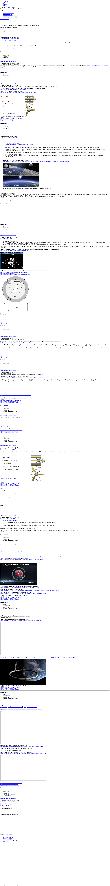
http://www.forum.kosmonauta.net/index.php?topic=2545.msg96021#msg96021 (14, 272)
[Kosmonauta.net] (8, 795)
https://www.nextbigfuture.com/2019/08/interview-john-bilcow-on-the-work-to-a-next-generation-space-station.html (21, 709)
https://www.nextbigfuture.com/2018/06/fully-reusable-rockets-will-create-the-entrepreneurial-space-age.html (20, 587)
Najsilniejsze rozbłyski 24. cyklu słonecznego (8, 805)
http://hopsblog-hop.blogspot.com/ (6, 316)
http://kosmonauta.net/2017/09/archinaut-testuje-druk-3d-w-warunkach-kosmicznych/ (15, 395)
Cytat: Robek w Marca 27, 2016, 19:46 (7, 238)
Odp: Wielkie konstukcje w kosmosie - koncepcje (8, 61)
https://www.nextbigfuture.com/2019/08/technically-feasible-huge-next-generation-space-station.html (18, 707)
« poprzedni (2, 19)
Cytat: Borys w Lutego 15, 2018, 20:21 (7, 518)
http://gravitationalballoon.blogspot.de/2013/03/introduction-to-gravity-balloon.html (15, 274)
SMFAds (2, 882)
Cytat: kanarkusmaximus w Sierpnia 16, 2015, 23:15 (9, 38)
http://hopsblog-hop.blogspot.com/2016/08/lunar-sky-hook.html (11, 315)
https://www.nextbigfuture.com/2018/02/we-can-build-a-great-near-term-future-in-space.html (17, 449)
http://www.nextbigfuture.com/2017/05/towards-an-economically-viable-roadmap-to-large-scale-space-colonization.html (22, 377)
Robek (5, 123)
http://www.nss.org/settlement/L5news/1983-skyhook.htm (97, 65)
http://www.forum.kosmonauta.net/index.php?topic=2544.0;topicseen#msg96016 (15, 317)
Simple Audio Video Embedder (6, 881)
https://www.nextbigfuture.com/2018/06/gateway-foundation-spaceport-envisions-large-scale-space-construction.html (21, 559)
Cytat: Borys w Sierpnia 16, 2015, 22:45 (10, 40)
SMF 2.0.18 (2, 880)
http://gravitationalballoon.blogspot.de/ (7, 273)
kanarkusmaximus (7, 787)
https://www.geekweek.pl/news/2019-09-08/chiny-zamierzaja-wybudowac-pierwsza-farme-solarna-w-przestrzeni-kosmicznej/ (23, 753)
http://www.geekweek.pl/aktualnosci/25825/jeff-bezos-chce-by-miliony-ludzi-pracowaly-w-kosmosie (18, 92)
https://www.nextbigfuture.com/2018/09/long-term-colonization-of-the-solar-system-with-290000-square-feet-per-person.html (23, 593)
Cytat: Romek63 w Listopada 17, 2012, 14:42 (8, 137)
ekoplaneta (6, 505)
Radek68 (15, 16)
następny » (7, 19)
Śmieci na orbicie (3, 803)
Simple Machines (15, 880)
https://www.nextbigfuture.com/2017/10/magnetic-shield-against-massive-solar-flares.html (16, 421)
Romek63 (6, 72)
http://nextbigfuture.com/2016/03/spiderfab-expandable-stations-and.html (13, 89)
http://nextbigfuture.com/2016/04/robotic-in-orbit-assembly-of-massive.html (14, 250)
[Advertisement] (55, 214)
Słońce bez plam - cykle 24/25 (5, 804)
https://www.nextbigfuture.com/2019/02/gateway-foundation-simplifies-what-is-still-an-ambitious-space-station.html (21, 620)
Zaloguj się (8, 7)
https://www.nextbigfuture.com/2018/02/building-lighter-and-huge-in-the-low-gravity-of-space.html (18, 426)
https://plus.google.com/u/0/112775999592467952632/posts (11, 118)
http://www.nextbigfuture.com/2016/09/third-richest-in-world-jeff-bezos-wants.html (15, 342)
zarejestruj (13, 7)
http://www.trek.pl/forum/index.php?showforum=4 (9, 120)
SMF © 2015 (8, 880)
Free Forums (8, 882)
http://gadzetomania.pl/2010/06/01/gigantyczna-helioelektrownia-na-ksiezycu (19, 144)
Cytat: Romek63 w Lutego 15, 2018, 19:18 (10, 520)
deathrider (6, 51)
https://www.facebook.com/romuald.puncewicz (9, 119)
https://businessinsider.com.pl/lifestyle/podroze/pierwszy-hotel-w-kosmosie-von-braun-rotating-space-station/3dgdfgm (21, 746)
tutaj (51, 501)
